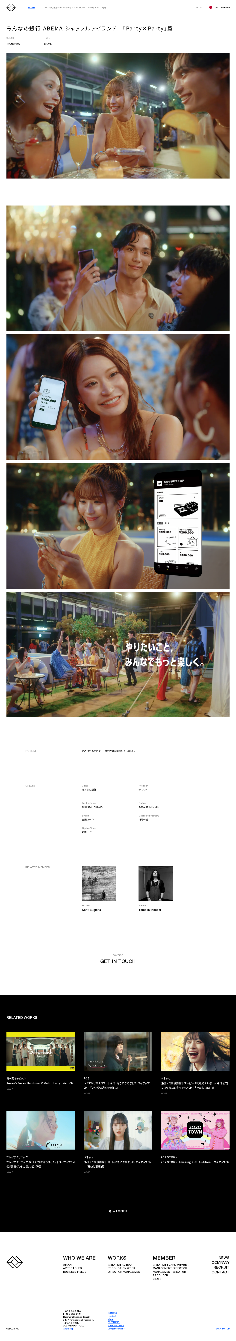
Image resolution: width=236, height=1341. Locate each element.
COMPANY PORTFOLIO (74, 1326)
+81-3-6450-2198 (73, 1311)
